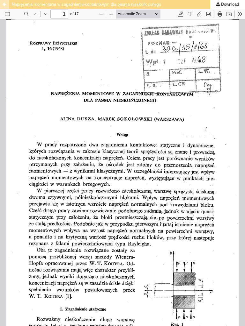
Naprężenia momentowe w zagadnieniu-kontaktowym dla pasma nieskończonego (86, 4)
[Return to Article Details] (4, 4)
